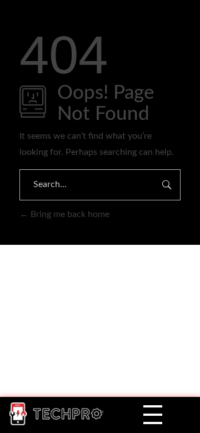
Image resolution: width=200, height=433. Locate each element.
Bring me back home (68, 214)
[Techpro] (59, 413)
